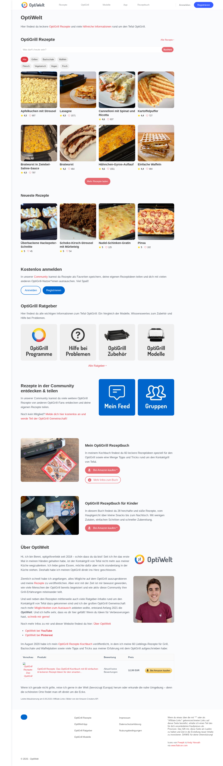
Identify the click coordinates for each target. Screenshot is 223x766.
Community (41, 276)
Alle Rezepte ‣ (167, 40)
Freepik (181, 742)
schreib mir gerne (38, 616)
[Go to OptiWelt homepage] (33, 4)
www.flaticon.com (179, 745)
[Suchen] (171, 5)
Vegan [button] (54, 66)
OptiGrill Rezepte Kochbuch (75, 644)
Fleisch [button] (26, 66)
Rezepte (39, 583)
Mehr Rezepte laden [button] (97, 181)
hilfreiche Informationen (97, 26)
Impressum (124, 717)
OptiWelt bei (38, 630)
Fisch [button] (64, 66)
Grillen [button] (35, 59)
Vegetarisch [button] (40, 66)
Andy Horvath (193, 742)
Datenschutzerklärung (130, 724)
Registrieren (203, 5)
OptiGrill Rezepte (59, 26)
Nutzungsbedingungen (130, 730)
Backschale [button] (48, 59)
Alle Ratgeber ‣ (97, 365)
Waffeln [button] (62, 59)
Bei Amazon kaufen (160, 670)
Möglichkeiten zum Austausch (52, 607)
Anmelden (184, 5)
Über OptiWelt (102, 623)
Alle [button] (24, 59)
